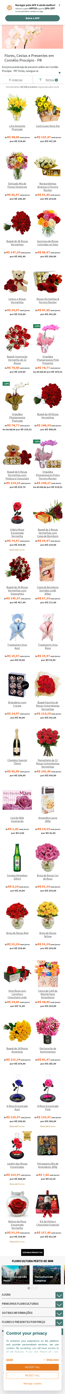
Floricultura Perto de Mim (32, 1261)
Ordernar (17, 80)
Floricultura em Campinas (44, 1278)
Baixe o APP (33, 18)
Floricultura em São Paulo (15, 1278)
